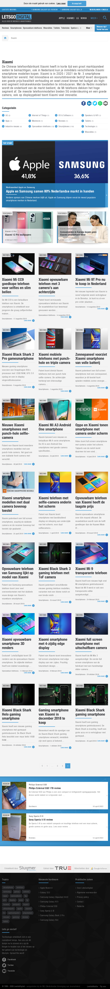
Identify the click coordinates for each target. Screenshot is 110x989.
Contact (80, 901)
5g (26, 896)
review (25, 917)
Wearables (47, 28)
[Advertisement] (55, 51)
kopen (25, 904)
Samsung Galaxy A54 (49, 920)
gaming (16, 917)
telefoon (20, 887)
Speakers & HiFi (93, 115)
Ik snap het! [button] (77, 3)
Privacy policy (83, 897)
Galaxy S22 (45, 892)
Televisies (65, 28)
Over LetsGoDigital (85, 888)
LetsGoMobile (92, 986)
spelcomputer (13, 913)
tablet (5, 921)
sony (21, 900)
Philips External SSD (48, 906)
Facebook (12, 959)
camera (26, 891)
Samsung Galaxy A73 (49, 901)
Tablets (57, 28)
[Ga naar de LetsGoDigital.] (5, 38)
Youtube (11, 971)
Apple (62, 18)
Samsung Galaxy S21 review (29, 9)
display (12, 900)
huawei (6, 904)
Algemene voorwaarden (87, 892)
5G (8, 115)
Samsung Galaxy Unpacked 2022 (54, 897)
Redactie (80, 906)
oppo (5, 896)
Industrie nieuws (14, 126)
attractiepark (8, 908)
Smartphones (16, 28)
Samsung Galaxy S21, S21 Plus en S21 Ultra (65, 9)
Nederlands (95, 9)
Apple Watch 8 (46, 888)
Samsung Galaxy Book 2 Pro (52, 915)
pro (4, 900)
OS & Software (65, 115)
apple (19, 908)
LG (77, 18)
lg (27, 900)
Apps (9, 121)
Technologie (91, 126)
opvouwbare (16, 896)
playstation (27, 913)
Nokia (84, 18)
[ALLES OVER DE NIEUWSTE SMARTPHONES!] (17, 17)
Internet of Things (40, 115)
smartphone (8, 887)
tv (4, 913)
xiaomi (28, 908)
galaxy (17, 891)
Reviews (5, 28)
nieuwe (6, 917)
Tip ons (103, 986)
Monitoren (37, 121)
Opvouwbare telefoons (32, 28)
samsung (7, 891)
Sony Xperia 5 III (47, 911)
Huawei (70, 18)
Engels (105, 9)
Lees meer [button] (61, 3)
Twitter (11, 965)
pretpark (16, 904)
